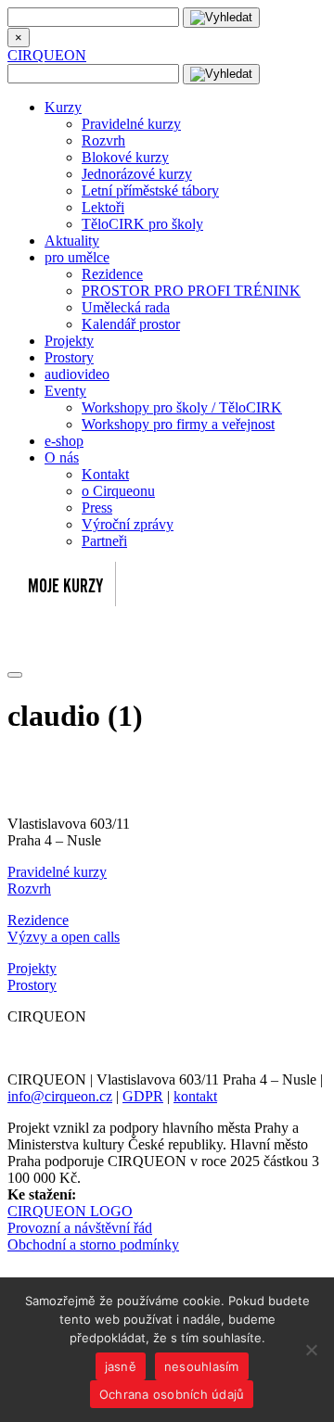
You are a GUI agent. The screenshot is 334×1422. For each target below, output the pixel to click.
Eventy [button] (65, 391)
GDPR (142, 1096)
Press (97, 507)
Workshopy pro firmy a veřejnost (178, 424)
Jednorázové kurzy (137, 174)
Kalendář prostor (131, 324)
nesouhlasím (201, 1366)
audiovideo (77, 374)
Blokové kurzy (125, 157)
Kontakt (105, 474)
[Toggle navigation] (14, 675)
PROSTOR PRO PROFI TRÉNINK (191, 290)
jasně (120, 1366)
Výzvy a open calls (63, 937)
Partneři (104, 541)
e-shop (64, 441)
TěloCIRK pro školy (142, 224)
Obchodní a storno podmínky (93, 1244)
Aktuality (72, 240)
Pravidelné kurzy (131, 124)
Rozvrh (103, 140)
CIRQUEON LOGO (70, 1211)
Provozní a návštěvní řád (79, 1228)
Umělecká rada (126, 307)
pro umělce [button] (77, 257)
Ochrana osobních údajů (172, 1394)
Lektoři (103, 207)
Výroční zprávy (127, 524)
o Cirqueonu (118, 491)
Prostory (69, 357)
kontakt (195, 1096)
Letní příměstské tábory (150, 190)
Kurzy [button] (63, 107)
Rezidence (112, 274)
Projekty (69, 341)
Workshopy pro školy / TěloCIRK (182, 407)
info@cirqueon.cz (59, 1096)
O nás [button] (62, 457)
